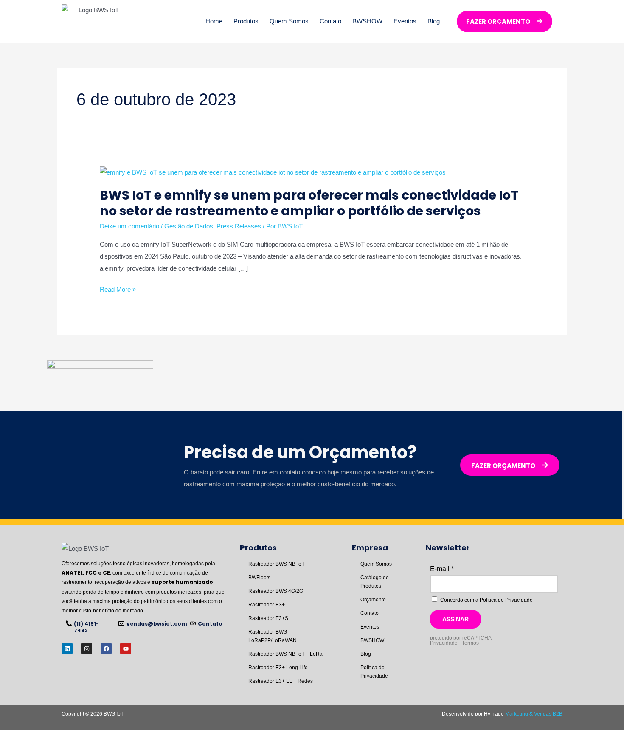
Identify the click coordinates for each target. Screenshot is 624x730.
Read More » (118, 290)
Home (213, 21)
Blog (433, 21)
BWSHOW (367, 21)
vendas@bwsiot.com (156, 623)
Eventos (405, 21)
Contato (330, 21)
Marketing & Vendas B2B (533, 714)
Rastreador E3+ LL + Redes (280, 681)
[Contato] (193, 623)
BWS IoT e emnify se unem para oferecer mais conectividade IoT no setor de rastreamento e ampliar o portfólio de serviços (309, 203)
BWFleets (259, 578)
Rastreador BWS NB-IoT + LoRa (285, 654)
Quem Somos (289, 21)
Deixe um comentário (129, 226)
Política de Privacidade (374, 672)
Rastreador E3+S (268, 618)
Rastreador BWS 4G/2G (275, 591)
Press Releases (238, 226)
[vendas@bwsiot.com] (121, 623)
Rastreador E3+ (266, 605)
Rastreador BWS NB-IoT (276, 564)
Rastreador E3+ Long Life (278, 668)
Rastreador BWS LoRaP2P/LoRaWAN (272, 636)
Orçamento (373, 600)
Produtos (246, 21)
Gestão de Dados (188, 226)
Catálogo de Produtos (374, 582)
